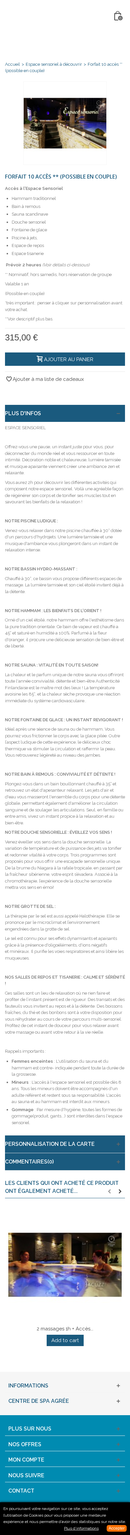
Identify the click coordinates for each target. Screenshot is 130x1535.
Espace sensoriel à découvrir (54, 64)
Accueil (12, 64)
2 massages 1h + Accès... (65, 1329)
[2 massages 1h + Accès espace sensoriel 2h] (65, 1265)
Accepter (117, 1528)
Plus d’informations (81, 1528)
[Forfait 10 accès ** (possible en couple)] (65, 123)
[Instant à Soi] (65, 16)
